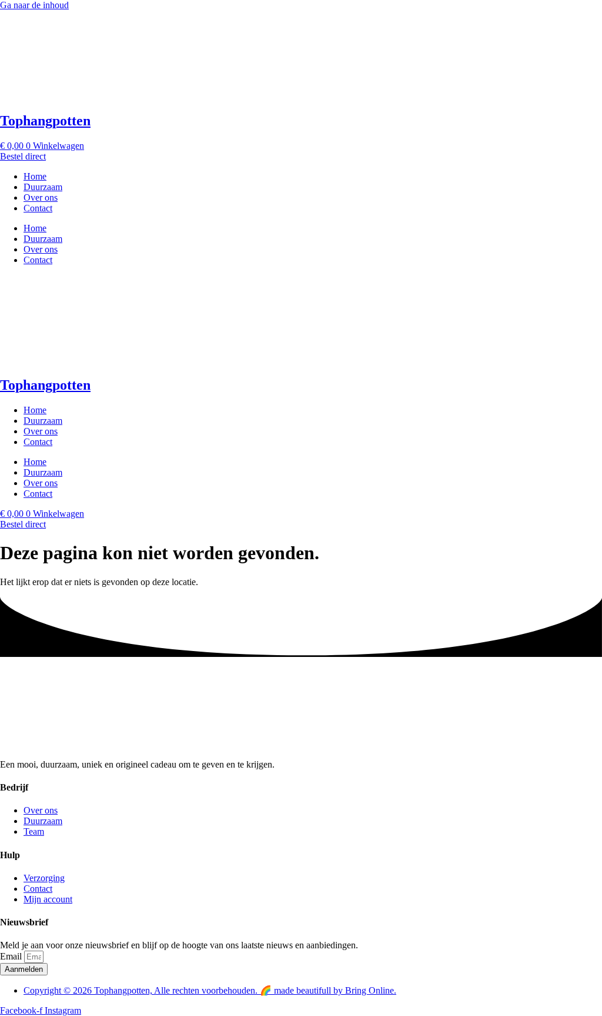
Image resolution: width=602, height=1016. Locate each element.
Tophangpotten (45, 120)
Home (35, 176)
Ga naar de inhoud (34, 5)
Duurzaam (43, 187)
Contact (38, 208)
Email (12, 956)
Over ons (41, 197)
